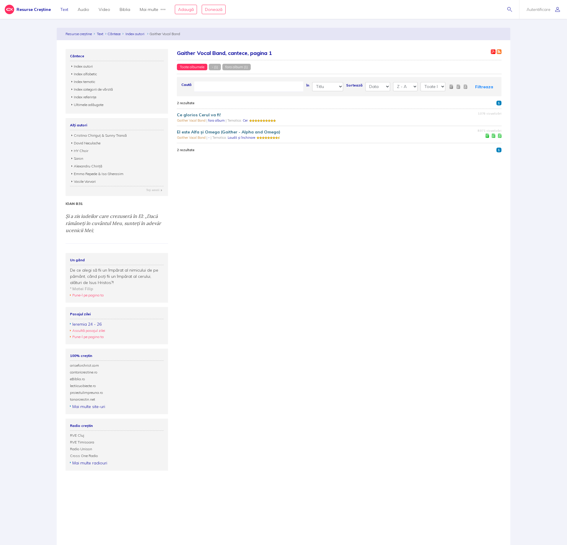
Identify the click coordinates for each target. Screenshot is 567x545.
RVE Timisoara (82, 442)
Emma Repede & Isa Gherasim (98, 174)
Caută (186, 84)
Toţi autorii (152, 190)
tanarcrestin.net (82, 399)
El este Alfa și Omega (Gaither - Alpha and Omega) (228, 132)
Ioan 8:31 (74, 203)
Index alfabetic (85, 74)
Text (64, 9)
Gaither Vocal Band (191, 120)
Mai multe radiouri (89, 463)
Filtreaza (484, 86)
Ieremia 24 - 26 (87, 324)
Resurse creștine (79, 34)
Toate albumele (192, 67)
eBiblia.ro (77, 379)
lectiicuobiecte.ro (83, 386)
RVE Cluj (77, 435)
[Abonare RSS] (499, 51)
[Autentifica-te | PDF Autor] (493, 51)
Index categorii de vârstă (93, 89)
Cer (245, 120)
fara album (217, 120)
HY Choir (81, 151)
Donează (213, 9)
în (307, 85)
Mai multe (149, 9)
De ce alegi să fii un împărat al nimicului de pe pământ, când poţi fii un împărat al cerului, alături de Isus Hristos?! (114, 276)
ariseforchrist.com (84, 365)
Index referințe (85, 97)
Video (104, 9)
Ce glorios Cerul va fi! (199, 115)
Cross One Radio (84, 455)
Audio (83, 9)
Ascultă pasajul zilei (88, 330)
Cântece (113, 34)
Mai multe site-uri (88, 406)
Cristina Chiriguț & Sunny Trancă (100, 135)
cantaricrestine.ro (83, 372)
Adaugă (186, 9)
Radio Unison (81, 449)
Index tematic (84, 81)
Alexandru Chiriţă (88, 166)
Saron (78, 158)
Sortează (354, 85)
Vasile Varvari (85, 181)
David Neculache (87, 143)
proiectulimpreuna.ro (86, 392)
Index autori (135, 34)
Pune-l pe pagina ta (88, 295)
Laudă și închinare (241, 138)
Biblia (125, 9)
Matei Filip (82, 288)
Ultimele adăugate (88, 104)
